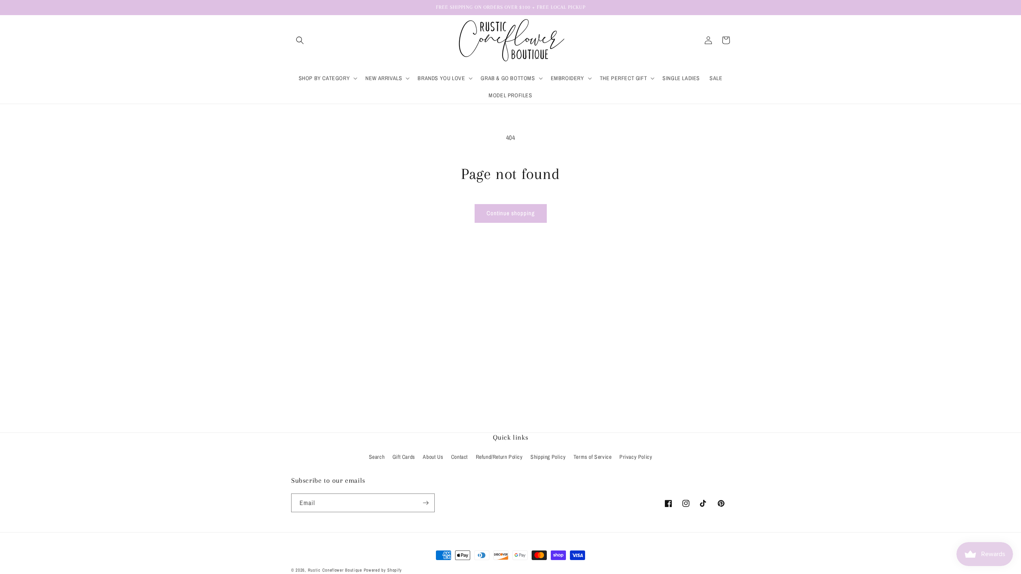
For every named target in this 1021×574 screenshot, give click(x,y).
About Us (433, 456)
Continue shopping (511, 213)
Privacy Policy (635, 456)
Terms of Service (593, 456)
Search (377, 456)
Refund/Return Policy (499, 456)
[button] (300, 40)
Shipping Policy (548, 456)
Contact (459, 456)
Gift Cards (403, 456)
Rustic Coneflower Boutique (335, 570)
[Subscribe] (425, 502)
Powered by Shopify (383, 570)
